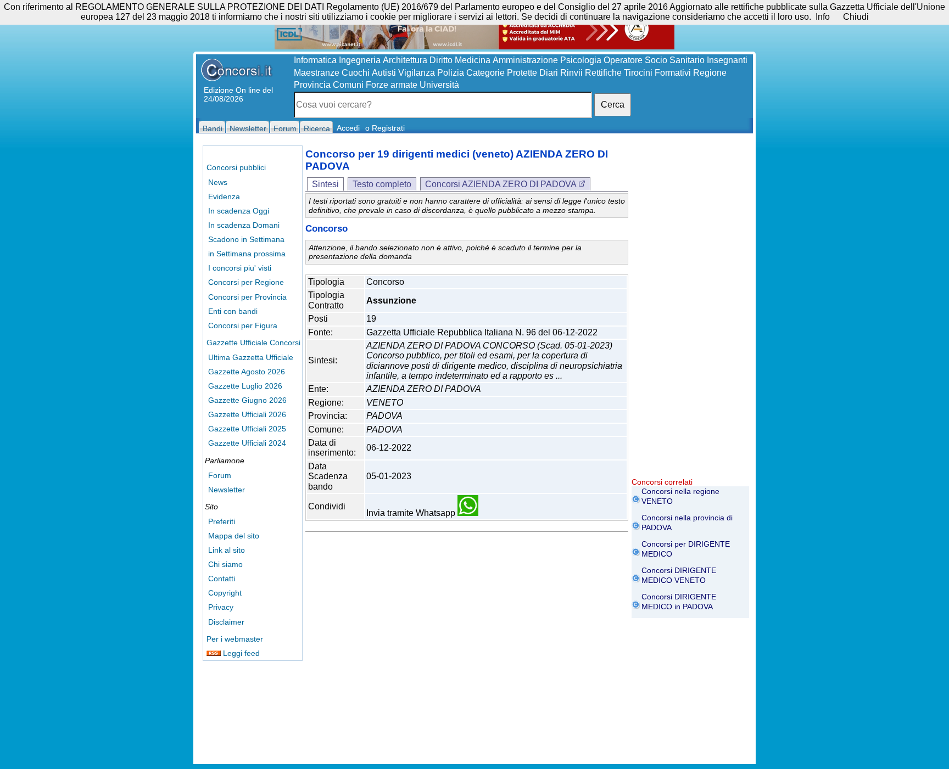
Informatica (315, 60)
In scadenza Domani (244, 225)
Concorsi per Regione (246, 282)
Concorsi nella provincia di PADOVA (687, 522)
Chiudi (856, 16)
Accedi (348, 128)
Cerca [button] (612, 104)
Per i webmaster (234, 639)
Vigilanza (416, 72)
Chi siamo (225, 564)
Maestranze (316, 72)
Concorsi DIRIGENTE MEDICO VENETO (678, 575)
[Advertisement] (690, 313)
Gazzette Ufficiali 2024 (247, 443)
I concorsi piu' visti (239, 267)
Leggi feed (240, 653)
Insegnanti (727, 60)
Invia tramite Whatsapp (411, 513)
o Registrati (385, 128)
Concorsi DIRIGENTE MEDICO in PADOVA (678, 601)
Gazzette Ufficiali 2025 (247, 428)
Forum (219, 475)
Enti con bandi (233, 311)
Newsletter (226, 489)
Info (823, 16)
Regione (710, 72)
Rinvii (571, 72)
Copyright (225, 592)
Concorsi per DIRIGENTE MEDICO (685, 549)
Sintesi (325, 184)
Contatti (221, 578)
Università (439, 84)
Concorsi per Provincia (247, 297)
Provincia (312, 84)
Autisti (384, 72)
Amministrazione (525, 60)
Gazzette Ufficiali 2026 (247, 414)
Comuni (348, 84)
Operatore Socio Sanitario (654, 60)
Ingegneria (360, 60)
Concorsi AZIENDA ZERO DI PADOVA (501, 184)
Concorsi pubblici (236, 167)
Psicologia (580, 60)
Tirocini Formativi (657, 72)
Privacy (220, 607)
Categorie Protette (501, 72)
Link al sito (226, 550)
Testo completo (382, 184)
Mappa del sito (233, 535)
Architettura (405, 60)
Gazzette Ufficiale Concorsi (253, 342)
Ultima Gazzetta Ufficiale (250, 357)
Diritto (441, 60)
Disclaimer (226, 622)
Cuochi (356, 72)
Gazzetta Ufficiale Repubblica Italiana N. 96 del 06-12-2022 (482, 332)
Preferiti (221, 521)
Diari (548, 72)
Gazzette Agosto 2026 (246, 371)
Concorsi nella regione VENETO (680, 496)
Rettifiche (603, 72)
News (217, 182)
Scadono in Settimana (246, 239)
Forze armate (391, 84)
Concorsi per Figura (242, 325)
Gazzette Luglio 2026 (245, 385)
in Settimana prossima (247, 253)
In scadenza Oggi (238, 210)
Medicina (472, 60)
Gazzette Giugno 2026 (247, 400)
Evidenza (224, 196)
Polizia (450, 72)
